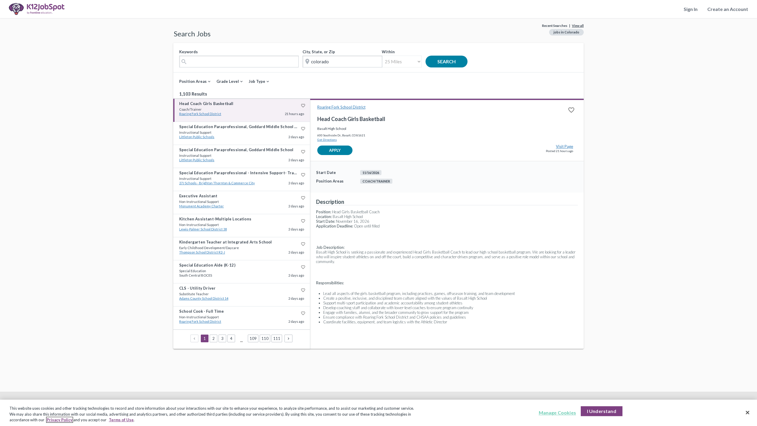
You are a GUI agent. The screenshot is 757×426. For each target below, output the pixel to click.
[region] (378, 413)
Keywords (188, 51)
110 (264, 338)
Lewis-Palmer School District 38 (203, 229)
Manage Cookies (557, 412)
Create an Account (727, 9)
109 (253, 338)
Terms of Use (121, 419)
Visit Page (564, 146)
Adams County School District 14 (203, 298)
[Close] (747, 412)
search (451, 61)
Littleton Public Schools (196, 137)
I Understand (601, 411)
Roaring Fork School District (200, 114)
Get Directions (327, 139)
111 (276, 338)
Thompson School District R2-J (202, 252)
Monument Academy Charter (201, 206)
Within (388, 51)
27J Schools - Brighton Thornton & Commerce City (217, 183)
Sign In (691, 9)
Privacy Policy (59, 419)
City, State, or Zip (319, 51)
